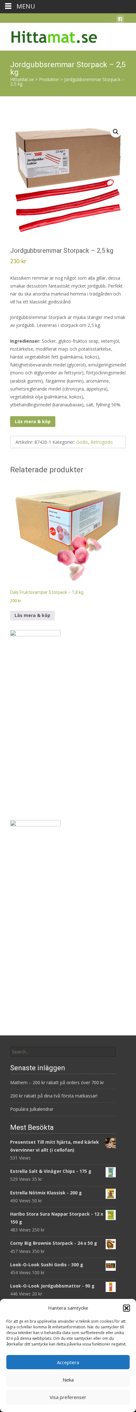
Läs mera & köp (33, 421)
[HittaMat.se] (49, 35)
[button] (126, 1308)
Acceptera (68, 1362)
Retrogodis (101, 442)
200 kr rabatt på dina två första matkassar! (53, 1096)
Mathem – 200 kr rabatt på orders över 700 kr (57, 1082)
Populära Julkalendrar (31, 1109)
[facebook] (120, 20)
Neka (68, 1380)
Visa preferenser (68, 1397)
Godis (82, 442)
